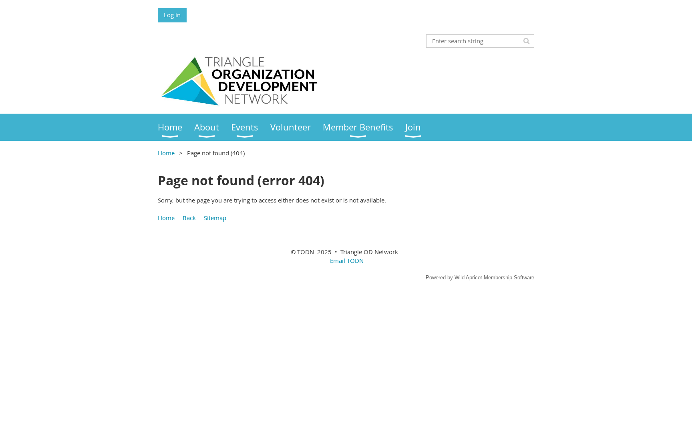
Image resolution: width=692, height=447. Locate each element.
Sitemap (215, 218)
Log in (172, 15)
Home (166, 153)
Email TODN (347, 261)
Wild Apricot (468, 278)
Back (189, 218)
